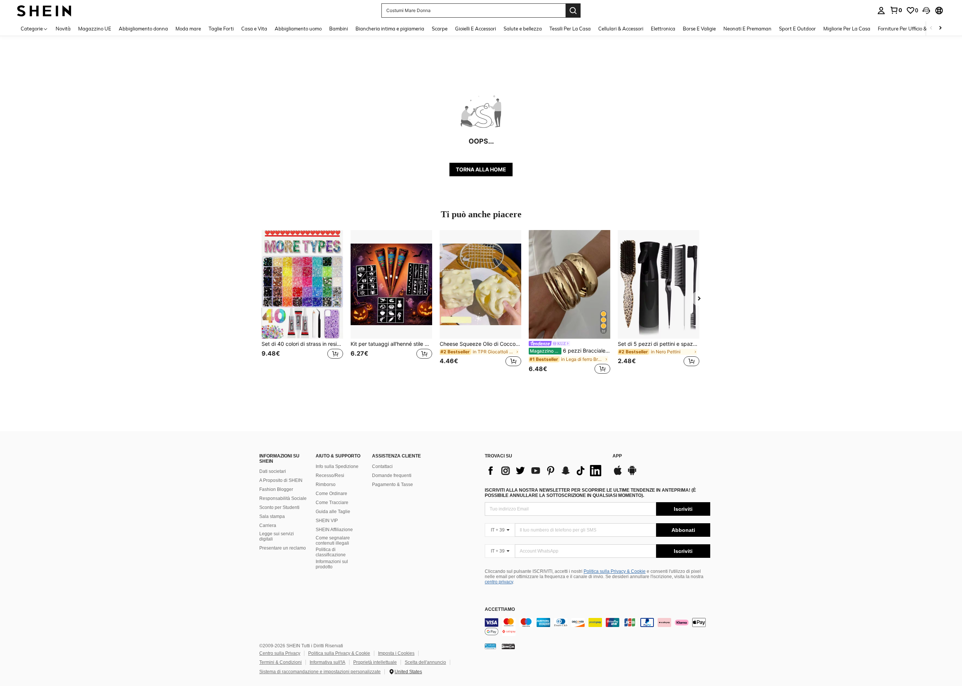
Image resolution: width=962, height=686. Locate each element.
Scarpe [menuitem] (440, 29)
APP (617, 456)
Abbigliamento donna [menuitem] (143, 29)
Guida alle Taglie (333, 511)
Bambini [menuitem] (338, 29)
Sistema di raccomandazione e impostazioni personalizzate (320, 671)
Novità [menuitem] (63, 29)
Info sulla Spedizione (337, 466)
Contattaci (382, 466)
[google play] (632, 474)
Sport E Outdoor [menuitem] (797, 29)
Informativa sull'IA (327, 662)
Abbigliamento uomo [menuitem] (298, 29)
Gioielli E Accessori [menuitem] (475, 29)
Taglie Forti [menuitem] (221, 29)
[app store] (618, 474)
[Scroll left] (931, 28)
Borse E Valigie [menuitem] (699, 29)
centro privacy (499, 582)
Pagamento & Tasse (392, 484)
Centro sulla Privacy (279, 653)
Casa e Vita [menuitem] (254, 29)
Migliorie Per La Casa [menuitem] (846, 29)
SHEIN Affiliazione (334, 529)
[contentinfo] (597, 627)
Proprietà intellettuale (375, 662)
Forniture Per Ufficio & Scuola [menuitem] (910, 29)
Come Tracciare (332, 502)
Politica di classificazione (331, 552)
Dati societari (272, 471)
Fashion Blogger (276, 489)
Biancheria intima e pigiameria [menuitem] (389, 29)
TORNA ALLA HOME (481, 169)
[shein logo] (44, 10)
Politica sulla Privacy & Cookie (615, 571)
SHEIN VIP (327, 520)
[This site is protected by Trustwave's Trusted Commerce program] (490, 646)
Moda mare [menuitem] (188, 29)
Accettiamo (500, 609)
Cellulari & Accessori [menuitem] (620, 29)
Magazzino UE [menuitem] (94, 29)
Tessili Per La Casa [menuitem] (570, 29)
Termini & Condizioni (280, 662)
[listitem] (302, 303)
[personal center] (881, 10)
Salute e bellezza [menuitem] (523, 29)
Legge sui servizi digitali (276, 536)
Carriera (267, 525)
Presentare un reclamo (282, 548)
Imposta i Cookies (396, 653)
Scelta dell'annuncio (425, 662)
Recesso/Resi (330, 475)
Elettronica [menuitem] (663, 29)
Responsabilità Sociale (283, 498)
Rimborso (326, 484)
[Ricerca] (573, 10)
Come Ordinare (331, 493)
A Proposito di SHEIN (281, 480)
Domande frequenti (391, 475)
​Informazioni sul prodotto (332, 564)
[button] (926, 10)
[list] (545, 470)
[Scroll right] (940, 28)
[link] (895, 10)
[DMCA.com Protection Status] (508, 646)
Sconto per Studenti (279, 507)
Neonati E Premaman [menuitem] (747, 29)
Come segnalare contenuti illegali (333, 540)
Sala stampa (272, 516)
